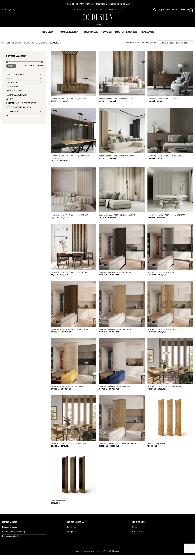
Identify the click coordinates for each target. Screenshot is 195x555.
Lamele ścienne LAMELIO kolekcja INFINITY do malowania (70, 157)
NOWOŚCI (106, 32)
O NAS (77, 9)
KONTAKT (88, 9)
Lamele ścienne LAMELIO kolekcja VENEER (165, 156)
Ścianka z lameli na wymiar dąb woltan (163, 329)
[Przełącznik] (41, 74)
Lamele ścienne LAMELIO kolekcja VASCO (69, 272)
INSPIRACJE (91, 32)
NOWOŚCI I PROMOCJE (16, 74)
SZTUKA (9, 99)
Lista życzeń (8, 9)
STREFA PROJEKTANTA (108, 9)
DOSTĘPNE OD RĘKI (126, 32)
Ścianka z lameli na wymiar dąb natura (115, 329)
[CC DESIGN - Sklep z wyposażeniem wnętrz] (97, 19)
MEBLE (9, 78)
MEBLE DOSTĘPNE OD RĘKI (18, 107)
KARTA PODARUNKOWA (16, 95)
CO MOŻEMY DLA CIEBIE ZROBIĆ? (21, 103)
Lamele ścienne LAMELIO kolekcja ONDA (116, 156)
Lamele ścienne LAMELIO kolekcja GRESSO (69, 215)
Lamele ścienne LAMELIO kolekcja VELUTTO (166, 215)
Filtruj (11, 66)
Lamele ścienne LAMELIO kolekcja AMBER (117, 215)
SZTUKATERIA (12, 111)
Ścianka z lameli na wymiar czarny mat (115, 272)
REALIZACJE (147, 32)
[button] (154, 9)
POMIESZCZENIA (69, 32)
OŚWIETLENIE (12, 87)
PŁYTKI (9, 115)
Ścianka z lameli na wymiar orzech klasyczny (69, 329)
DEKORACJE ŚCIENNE (35, 43)
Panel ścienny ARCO (59, 501)
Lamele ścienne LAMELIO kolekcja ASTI (115, 99)
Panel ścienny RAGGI (156, 444)
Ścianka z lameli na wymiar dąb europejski (68, 444)
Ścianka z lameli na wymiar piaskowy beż (164, 386)
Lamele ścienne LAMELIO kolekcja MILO (164, 99)
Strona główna (11, 43)
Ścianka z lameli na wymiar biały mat (114, 386)
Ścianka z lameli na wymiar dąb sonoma (67, 386)
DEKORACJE (11, 83)
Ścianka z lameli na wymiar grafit (161, 272)
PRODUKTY (47, 32)
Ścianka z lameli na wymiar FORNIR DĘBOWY (118, 444)
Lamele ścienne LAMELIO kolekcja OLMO (68, 99)
